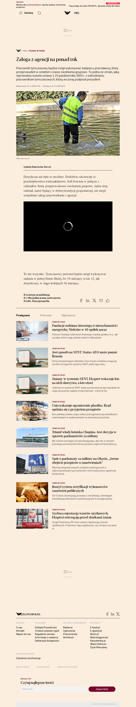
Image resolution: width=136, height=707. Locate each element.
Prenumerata (70, 634)
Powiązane (23, 315)
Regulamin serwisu (45, 634)
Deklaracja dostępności (47, 640)
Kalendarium (43, 667)
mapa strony (22, 667)
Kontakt (20, 630)
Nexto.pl (94, 634)
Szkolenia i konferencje (28, 658)
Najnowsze (68, 315)
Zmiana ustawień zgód (47, 630)
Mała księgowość (99, 637)
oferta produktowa (67, 667)
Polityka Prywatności (46, 627)
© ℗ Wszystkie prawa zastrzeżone (42, 298)
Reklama (67, 627)
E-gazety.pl (96, 630)
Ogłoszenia (69, 630)
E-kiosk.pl (95, 627)
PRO (76, 13)
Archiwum (68, 637)
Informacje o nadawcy (46, 637)
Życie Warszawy (98, 647)
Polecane (46, 315)
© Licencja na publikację (37, 295)
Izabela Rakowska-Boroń (37, 167)
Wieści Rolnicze (98, 644)
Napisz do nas (23, 634)
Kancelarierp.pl (98, 640)
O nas (19, 627)
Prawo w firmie (37, 51)
